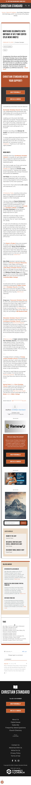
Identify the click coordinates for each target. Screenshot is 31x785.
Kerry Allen (5, 627)
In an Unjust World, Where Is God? (15, 550)
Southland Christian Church (9, 634)
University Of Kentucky (8, 638)
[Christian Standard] (11, 6)
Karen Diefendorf (20, 626)
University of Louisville (20, 638)
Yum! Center (19, 640)
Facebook (6, 144)
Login (25, 651)
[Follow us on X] (15, 761)
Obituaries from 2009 (9, 598)
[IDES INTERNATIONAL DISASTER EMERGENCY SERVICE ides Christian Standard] (15, 478)
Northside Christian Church (9, 629)
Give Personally (15, 92)
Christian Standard (18, 410)
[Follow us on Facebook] (12, 761)
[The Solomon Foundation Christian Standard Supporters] (15, 505)
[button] (26, 6)
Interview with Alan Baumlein (11, 569)
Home (3, 12)
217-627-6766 (15, 736)
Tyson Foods (16, 637)
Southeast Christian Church (9, 633)
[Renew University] (15, 426)
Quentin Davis (9, 538)
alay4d (6, 663)
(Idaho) (11, 394)
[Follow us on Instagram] (18, 761)
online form (17, 254)
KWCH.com (20, 292)
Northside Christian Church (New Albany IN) (14, 630)
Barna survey (8, 339)
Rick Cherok (9, 546)
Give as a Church (15, 99)
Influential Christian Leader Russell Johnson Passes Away (14, 543)
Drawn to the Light (11, 536)
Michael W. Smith (13, 627)
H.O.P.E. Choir (11, 626)
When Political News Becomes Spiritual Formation (13, 584)
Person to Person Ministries (10, 631)
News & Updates (11, 12)
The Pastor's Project (8, 637)
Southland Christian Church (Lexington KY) (13, 636)
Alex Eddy (5, 626)
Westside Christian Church (9, 640)
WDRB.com (6, 168)
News (5, 50)
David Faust (9, 552)
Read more (17, 579)
